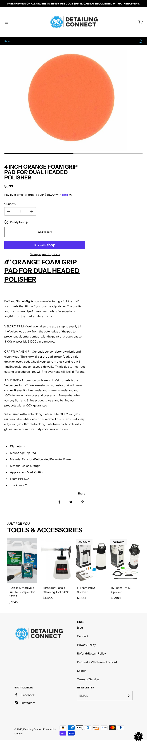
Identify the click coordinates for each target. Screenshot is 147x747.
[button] (8, 22)
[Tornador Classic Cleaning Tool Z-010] (56, 560)
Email (83, 695)
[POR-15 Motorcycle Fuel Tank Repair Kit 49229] (22, 560)
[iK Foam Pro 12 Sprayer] (125, 560)
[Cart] (139, 22)
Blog (80, 627)
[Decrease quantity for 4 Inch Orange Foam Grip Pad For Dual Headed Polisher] (8, 211)
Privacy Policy (86, 645)
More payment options (45, 254)
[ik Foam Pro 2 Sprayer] (91, 560)
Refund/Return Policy (91, 653)
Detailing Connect (33, 729)
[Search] (139, 41)
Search (82, 670)
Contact (82, 636)
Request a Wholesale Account (97, 662)
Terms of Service (88, 679)
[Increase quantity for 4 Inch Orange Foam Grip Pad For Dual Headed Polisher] (32, 211)
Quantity (10, 203)
